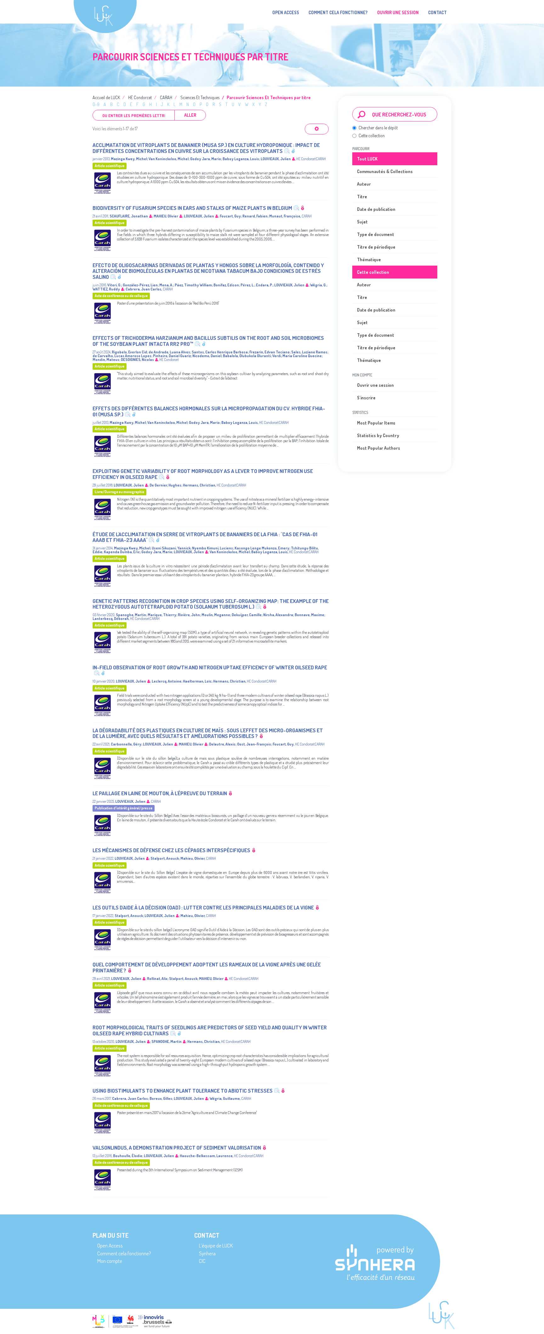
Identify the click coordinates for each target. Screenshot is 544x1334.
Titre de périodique (376, 247)
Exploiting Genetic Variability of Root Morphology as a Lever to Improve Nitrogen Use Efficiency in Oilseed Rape (203, 474)
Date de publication (376, 209)
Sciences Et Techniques (199, 97)
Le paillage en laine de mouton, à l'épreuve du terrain (160, 793)
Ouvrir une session (375, 385)
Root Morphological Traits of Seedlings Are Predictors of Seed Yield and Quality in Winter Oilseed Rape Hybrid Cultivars (210, 1030)
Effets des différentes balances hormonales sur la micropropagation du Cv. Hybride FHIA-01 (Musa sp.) (209, 411)
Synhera (207, 1253)
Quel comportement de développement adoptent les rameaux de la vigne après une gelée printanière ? (207, 967)
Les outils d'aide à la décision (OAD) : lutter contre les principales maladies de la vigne (203, 907)
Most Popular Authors (378, 448)
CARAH (166, 97)
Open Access (285, 12)
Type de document (375, 234)
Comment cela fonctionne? (338, 12)
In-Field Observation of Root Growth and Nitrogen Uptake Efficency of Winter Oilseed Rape (210, 667)
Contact (437, 12)
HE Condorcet (140, 97)
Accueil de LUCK (106, 97)
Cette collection (372, 135)
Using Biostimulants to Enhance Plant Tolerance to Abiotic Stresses (183, 1090)
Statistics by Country (378, 435)
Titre (362, 196)
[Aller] (361, 114)
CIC (202, 1261)
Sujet (362, 221)
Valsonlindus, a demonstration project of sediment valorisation (177, 1147)
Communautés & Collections (385, 171)
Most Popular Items (376, 422)
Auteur (364, 184)
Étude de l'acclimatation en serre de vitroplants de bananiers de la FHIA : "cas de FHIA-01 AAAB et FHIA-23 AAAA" (205, 537)
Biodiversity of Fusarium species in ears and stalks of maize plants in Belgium (192, 208)
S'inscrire (366, 397)
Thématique (369, 259)
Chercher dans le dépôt (378, 127)
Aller (190, 115)
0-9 (96, 104)
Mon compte (109, 1261)
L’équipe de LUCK (216, 1245)
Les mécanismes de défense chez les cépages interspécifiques (171, 850)
